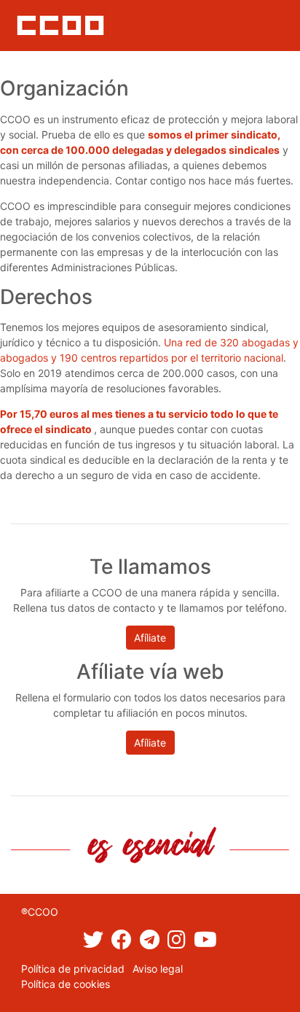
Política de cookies (65, 984)
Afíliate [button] (150, 637)
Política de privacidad (73, 968)
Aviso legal (158, 968)
